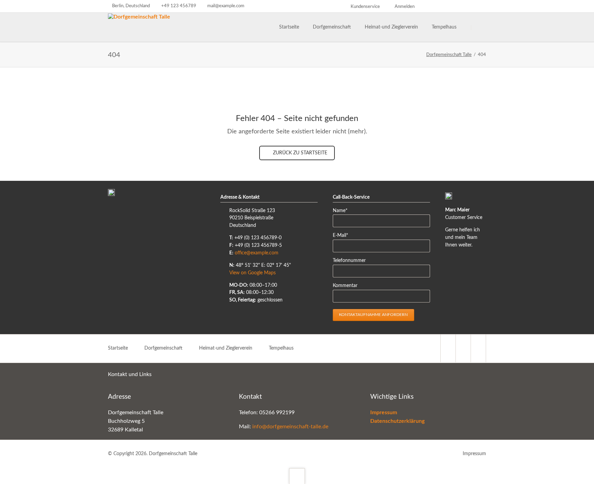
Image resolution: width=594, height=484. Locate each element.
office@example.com (256, 253)
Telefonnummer (349, 260)
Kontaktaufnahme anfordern (373, 314)
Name (343, 210)
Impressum (474, 453)
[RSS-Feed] (481, 6)
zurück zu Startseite (299, 153)
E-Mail (343, 235)
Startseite (118, 348)
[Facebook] (469, 6)
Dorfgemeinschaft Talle (449, 55)
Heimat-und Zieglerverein (225, 348)
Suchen (479, 27)
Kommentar (345, 285)
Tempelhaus (281, 348)
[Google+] (456, 6)
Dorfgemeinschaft (163, 348)
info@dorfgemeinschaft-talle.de (290, 426)
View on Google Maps (252, 273)
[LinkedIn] (444, 6)
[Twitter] (432, 6)
